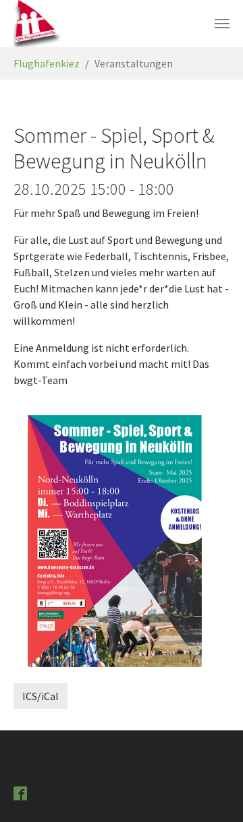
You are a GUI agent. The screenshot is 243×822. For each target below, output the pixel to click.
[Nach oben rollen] (213, 792)
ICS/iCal (40, 696)
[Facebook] (22, 792)
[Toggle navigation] (222, 23)
